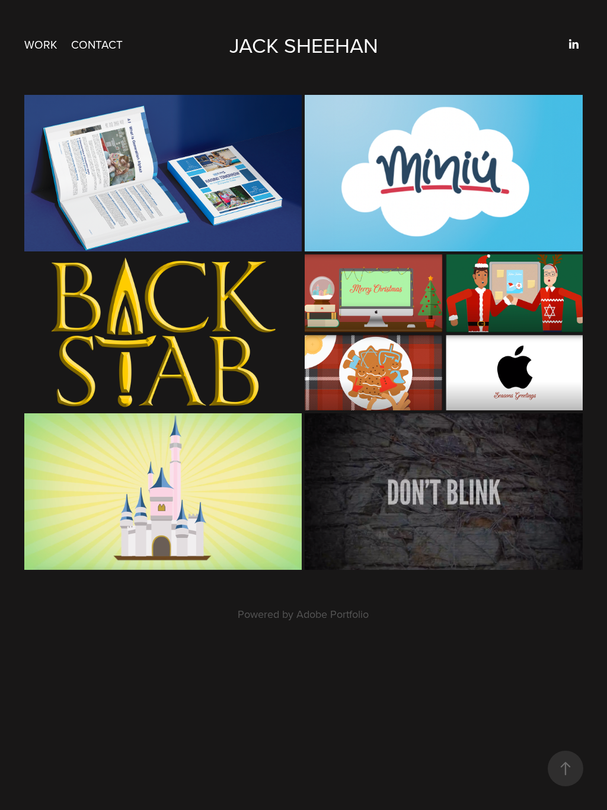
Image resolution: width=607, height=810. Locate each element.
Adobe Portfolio (332, 614)
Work (40, 44)
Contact (97, 44)
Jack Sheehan (303, 44)
